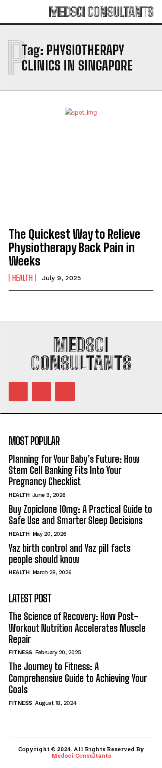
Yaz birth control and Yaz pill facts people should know (69, 553)
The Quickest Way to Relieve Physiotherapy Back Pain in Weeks (74, 247)
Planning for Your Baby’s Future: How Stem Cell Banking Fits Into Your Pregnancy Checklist (74, 470)
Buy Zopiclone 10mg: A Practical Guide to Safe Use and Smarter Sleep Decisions (80, 514)
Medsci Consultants (81, 755)
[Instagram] (41, 391)
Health (22, 278)
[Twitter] (64, 391)
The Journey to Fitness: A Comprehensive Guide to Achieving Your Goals (78, 678)
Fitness (20, 652)
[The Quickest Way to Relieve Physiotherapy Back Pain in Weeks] (81, 175)
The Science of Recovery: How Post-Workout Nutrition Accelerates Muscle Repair (77, 628)
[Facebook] (18, 391)
